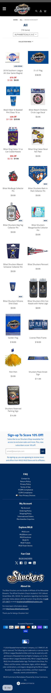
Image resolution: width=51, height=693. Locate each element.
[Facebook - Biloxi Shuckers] (21, 562)
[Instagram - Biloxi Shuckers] (25, 562)
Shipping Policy (25, 513)
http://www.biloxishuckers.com (17, 608)
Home (15, 20)
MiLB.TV (25, 540)
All (21, 20)
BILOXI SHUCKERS (25, 558)
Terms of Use (25, 487)
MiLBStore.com (25, 534)
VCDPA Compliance (25, 490)
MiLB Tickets (25, 543)
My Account (25, 508)
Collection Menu (25, 42)
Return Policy (25, 481)
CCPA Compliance (25, 492)
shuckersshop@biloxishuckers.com (29, 601)
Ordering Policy (25, 511)
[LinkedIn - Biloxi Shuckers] (34, 562)
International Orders (26, 516)
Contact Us (25, 478)
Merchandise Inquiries (25, 519)
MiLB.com (25, 532)
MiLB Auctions (25, 537)
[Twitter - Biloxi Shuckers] (16, 562)
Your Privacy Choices (27, 495)
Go (42, 451)
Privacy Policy (25, 484)
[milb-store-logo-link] (25, 644)
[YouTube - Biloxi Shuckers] (29, 562)
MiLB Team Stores (25, 546)
